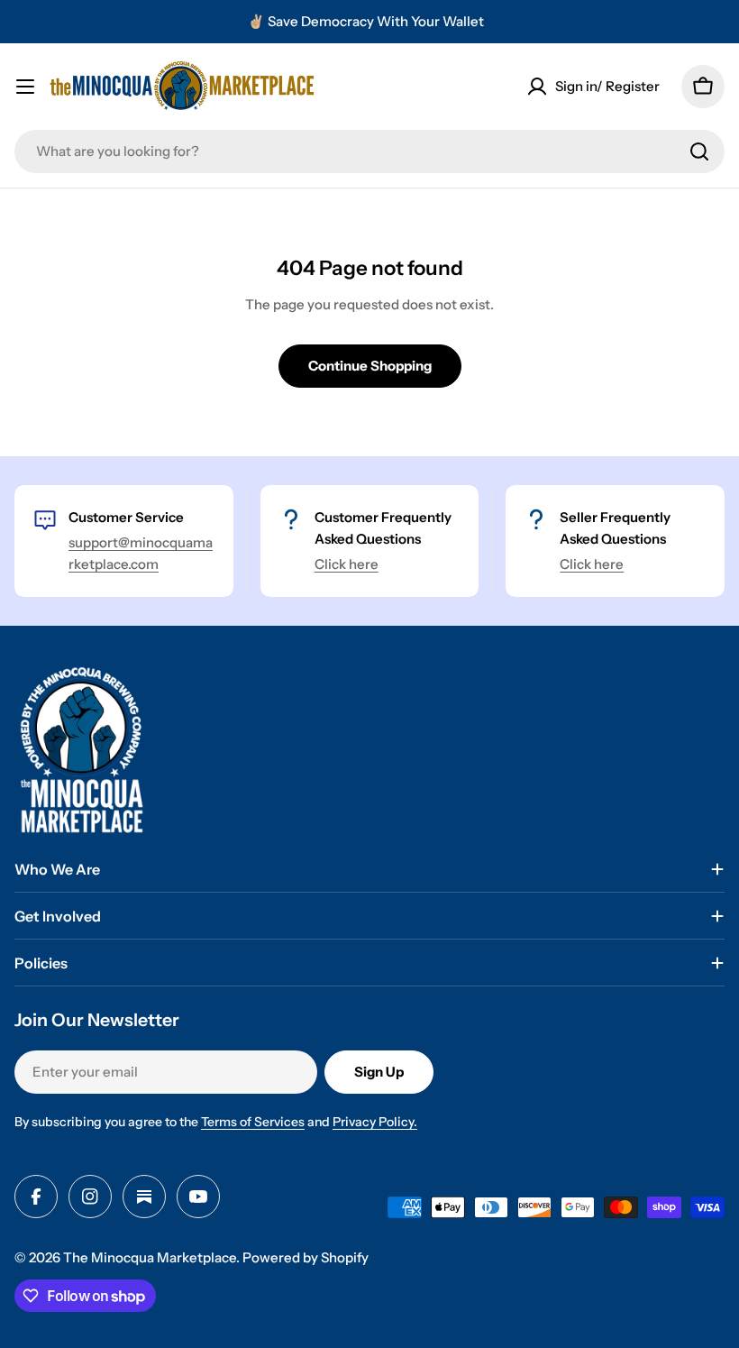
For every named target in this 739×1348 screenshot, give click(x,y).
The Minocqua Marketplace (149, 1257)
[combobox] (369, 151)
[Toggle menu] (25, 86)
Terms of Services (253, 1122)
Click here (347, 564)
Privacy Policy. (375, 1122)
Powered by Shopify (305, 1257)
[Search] (699, 151)
